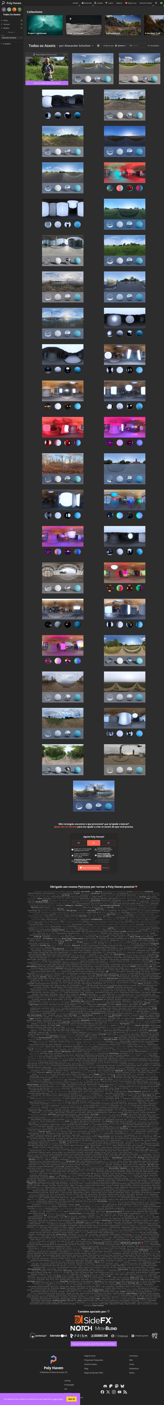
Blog (86, 1368)
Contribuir (133, 1356)
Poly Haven (14, 3)
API (65, 1389)
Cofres (79, 857)
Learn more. (58, 1399)
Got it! (71, 1399)
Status (132, 1373)
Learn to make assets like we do (47, 83)
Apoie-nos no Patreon (65, 826)
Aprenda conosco (103, 859)
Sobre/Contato (145, 3)
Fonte (131, 1364)
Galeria (119, 3)
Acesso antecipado (104, 848)
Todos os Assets (42, 45)
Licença (67, 1380)
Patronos (84, 886)
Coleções (7, 44)
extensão (106, 854)
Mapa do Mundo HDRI (93, 1373)
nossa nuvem (83, 862)
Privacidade (69, 1385)
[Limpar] (14, 32)
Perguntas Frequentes (93, 1360)
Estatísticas (134, 1368)
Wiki (131, 1360)
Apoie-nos (132, 3)
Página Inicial (89, 1356)
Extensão (88, 3)
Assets (75, 3)
